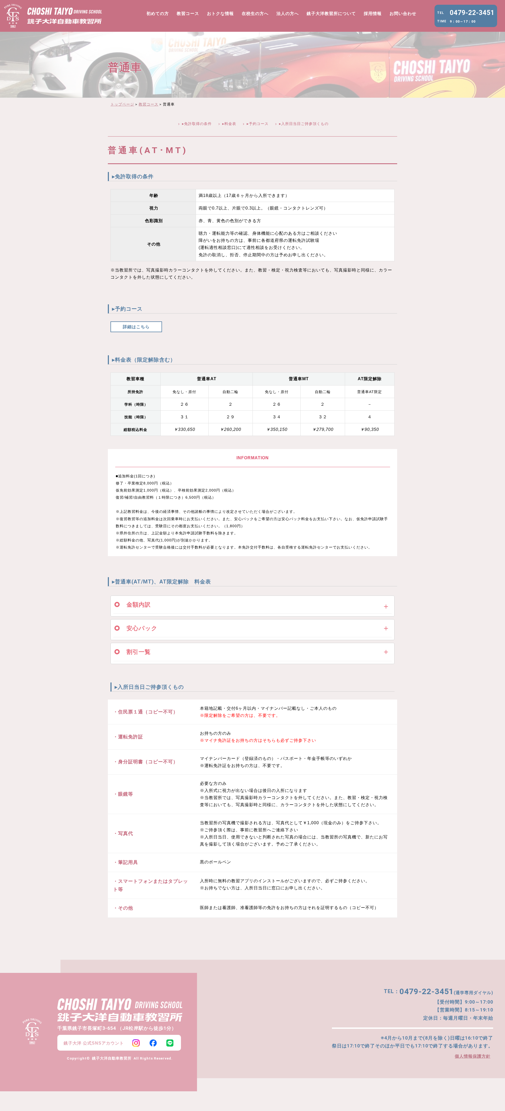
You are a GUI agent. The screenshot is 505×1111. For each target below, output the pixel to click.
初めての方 (158, 13)
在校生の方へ (255, 13)
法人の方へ (287, 13)
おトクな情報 (220, 13)
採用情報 (373, 13)
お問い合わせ (403, 13)
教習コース (188, 13)
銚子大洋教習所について (331, 13)
